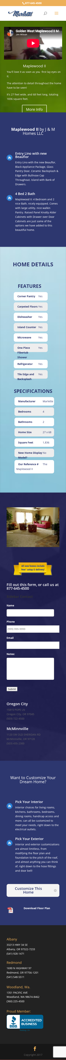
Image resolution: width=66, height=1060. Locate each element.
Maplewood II (34, 65)
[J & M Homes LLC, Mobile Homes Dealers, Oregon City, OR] (25, 1023)
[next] (55, 527)
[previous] (11, 527)
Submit (12, 689)
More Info (34, 109)
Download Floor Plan (37, 908)
